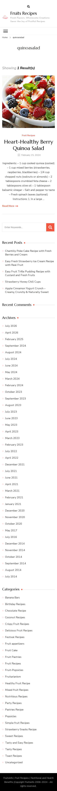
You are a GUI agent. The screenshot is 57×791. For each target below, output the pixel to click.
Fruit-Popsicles (14, 670)
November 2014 (15, 550)
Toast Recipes (13, 756)
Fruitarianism (13, 676)
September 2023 (15, 398)
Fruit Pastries (13, 657)
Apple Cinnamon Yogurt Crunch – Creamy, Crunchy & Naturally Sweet (27, 290)
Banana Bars (12, 597)
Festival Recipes (14, 637)
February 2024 (14, 385)
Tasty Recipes (13, 749)
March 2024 (12, 378)
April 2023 (11, 431)
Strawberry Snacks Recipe (21, 729)
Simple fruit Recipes (17, 723)
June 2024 (11, 365)
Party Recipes (13, 703)
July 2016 (11, 537)
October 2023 (13, 392)
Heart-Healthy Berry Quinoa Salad (28, 145)
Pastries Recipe (14, 709)
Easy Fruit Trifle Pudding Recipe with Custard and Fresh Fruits (27, 273)
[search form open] (28, 6)
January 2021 (13, 504)
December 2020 (15, 510)
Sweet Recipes (14, 736)
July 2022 (11, 451)
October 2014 (13, 557)
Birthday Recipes (15, 604)
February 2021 (14, 497)
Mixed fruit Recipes (16, 690)
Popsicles (10, 716)
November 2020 (15, 517)
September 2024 (15, 346)
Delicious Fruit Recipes (18, 630)
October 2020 (13, 523)
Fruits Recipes (23, 13)
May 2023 (11, 425)
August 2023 (13, 405)
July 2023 (11, 411)
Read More (8, 206)
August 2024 (13, 352)
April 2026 (11, 332)
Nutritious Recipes (16, 696)
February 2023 (14, 444)
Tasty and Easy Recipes (19, 742)
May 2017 (11, 530)
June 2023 (11, 418)
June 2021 (11, 477)
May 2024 (11, 372)
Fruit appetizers (14, 643)
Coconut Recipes (15, 617)
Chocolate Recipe (15, 610)
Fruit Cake (11, 650)
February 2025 (14, 339)
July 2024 (11, 359)
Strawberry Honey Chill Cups (23, 281)
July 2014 (11, 576)
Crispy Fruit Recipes (17, 624)
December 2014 (15, 543)
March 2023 (12, 438)
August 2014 (13, 570)
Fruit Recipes (28, 136)
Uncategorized (14, 762)
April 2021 (11, 484)
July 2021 (11, 471)
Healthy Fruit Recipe (17, 683)
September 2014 (15, 563)
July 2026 (11, 326)
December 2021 (15, 464)
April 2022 (11, 458)
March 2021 (12, 491)
